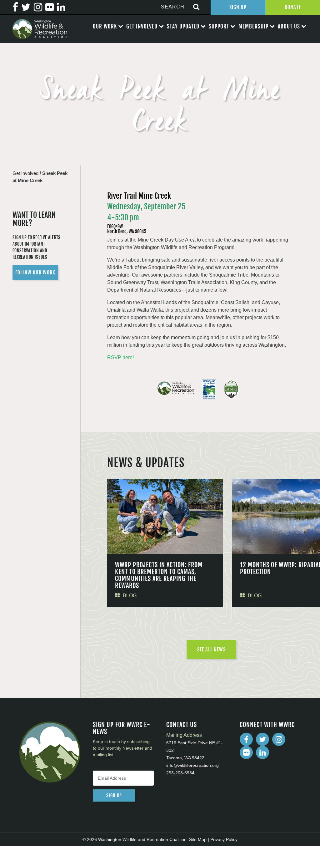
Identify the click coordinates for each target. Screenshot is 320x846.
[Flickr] (246, 752)
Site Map (198, 839)
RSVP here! (120, 357)
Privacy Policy (224, 839)
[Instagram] (278, 739)
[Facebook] (246, 739)
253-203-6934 (180, 772)
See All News (211, 649)
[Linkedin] (262, 752)
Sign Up (238, 7)
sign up (114, 795)
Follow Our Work (35, 272)
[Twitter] (262, 739)
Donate (293, 7)
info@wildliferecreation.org (192, 765)
